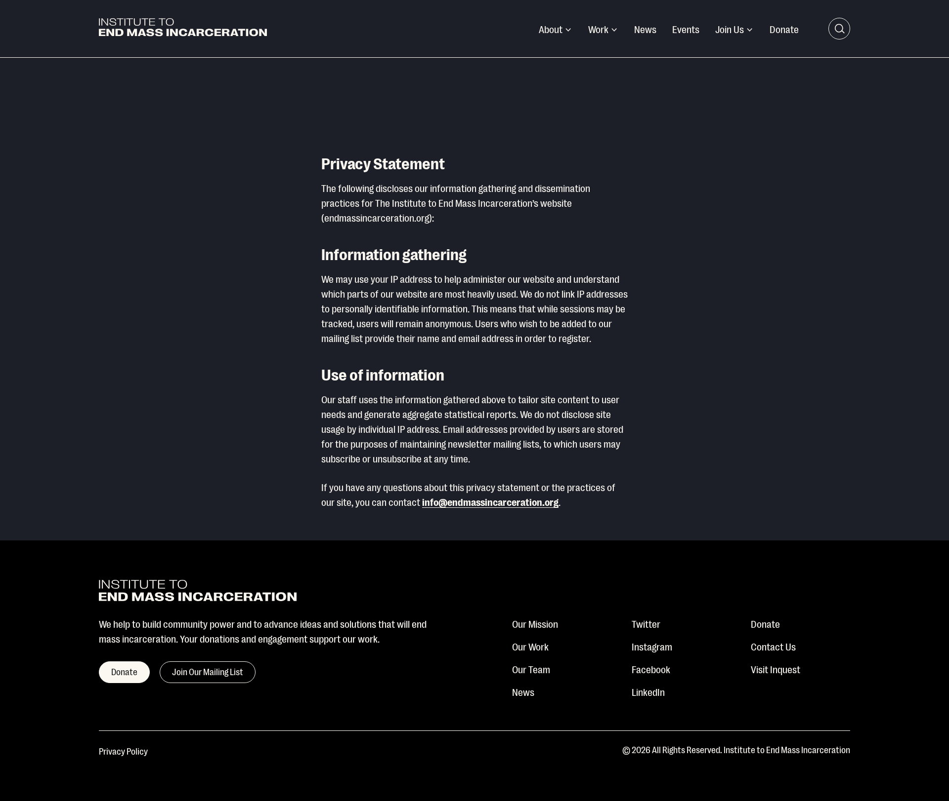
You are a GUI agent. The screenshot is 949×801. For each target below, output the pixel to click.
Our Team (531, 669)
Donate (784, 29)
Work (598, 29)
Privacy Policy (123, 750)
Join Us (729, 29)
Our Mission (535, 623)
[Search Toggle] (839, 28)
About (550, 29)
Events (685, 29)
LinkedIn (648, 691)
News (645, 29)
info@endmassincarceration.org (490, 501)
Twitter (646, 623)
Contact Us (773, 646)
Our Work (530, 646)
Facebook (651, 669)
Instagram (652, 646)
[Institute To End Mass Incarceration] (183, 28)
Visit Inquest (775, 669)
